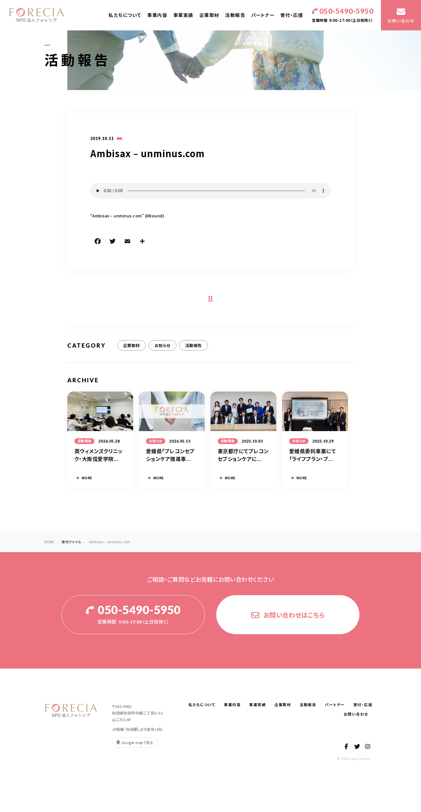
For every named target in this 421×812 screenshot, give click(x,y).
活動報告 (235, 15)
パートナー (263, 15)
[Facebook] (97, 242)
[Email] (127, 242)
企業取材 (209, 15)
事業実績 (183, 15)
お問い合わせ (358, 714)
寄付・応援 (291, 15)
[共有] (142, 242)
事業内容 (157, 15)
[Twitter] (112, 242)
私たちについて (125, 15)
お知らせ (162, 345)
